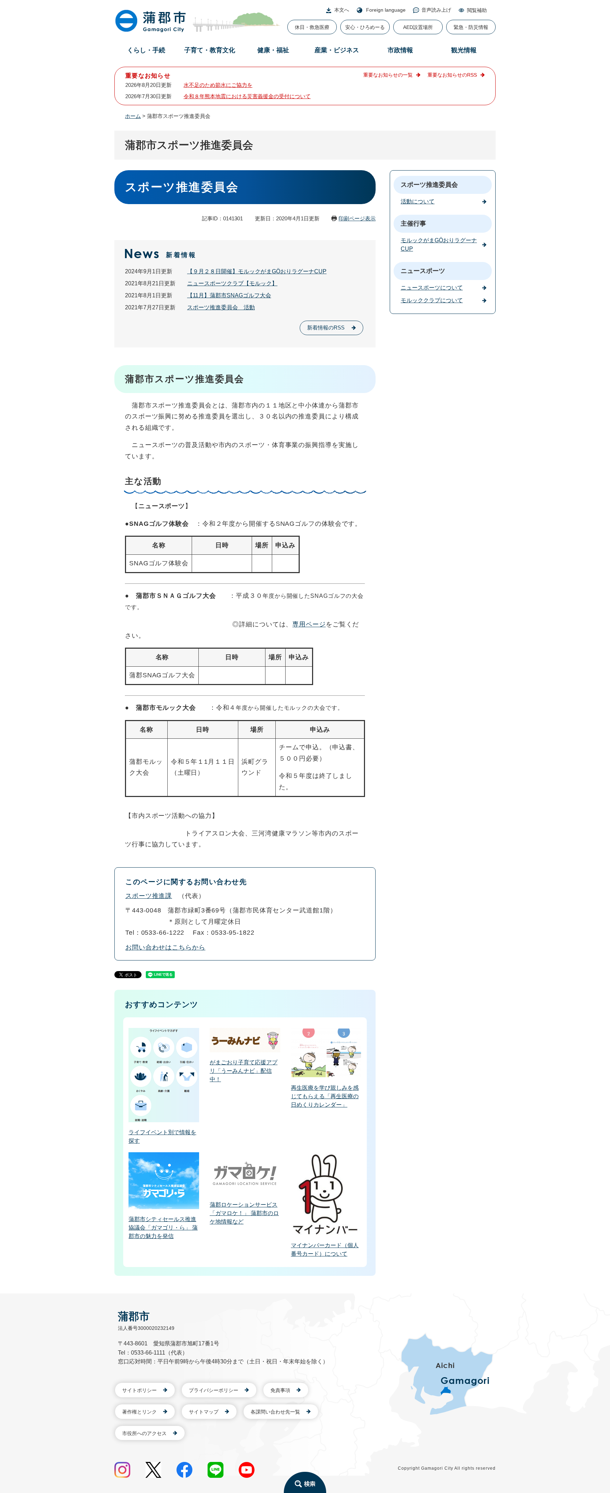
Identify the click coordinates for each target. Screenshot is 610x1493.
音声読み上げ (436, 10)
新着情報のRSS (326, 328)
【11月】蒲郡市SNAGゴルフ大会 (229, 295)
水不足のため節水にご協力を (218, 85)
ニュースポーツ (423, 270)
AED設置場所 (418, 27)
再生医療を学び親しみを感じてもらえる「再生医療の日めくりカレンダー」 (325, 1096)
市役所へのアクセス (144, 1433)
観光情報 (464, 50)
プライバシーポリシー (213, 1390)
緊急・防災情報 (471, 27)
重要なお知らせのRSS (452, 75)
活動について (418, 201)
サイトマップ (204, 1412)
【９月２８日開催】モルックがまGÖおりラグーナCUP (257, 271)
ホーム (133, 116)
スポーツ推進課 (148, 895)
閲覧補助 (477, 10)
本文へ (341, 10)
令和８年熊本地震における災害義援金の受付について (247, 96)
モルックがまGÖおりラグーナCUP (439, 244)
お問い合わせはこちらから (165, 947)
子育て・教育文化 (209, 50)
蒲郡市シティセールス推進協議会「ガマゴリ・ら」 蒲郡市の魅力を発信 (163, 1227)
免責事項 (280, 1390)
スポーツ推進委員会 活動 (221, 307)
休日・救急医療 (312, 27)
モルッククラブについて (432, 300)
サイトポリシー (139, 1390)
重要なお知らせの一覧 (388, 75)
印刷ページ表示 (357, 218)
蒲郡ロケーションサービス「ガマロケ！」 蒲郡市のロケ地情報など (244, 1213)
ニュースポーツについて (432, 288)
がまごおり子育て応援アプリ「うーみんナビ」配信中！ (243, 1070)
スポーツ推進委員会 (429, 184)
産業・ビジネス (337, 50)
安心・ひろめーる (365, 27)
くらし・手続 (146, 50)
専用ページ (309, 624)
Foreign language (386, 10)
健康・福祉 (273, 50)
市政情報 (400, 50)
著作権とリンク (139, 1412)
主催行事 (413, 223)
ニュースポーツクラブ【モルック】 (232, 283)
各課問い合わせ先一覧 (275, 1412)
